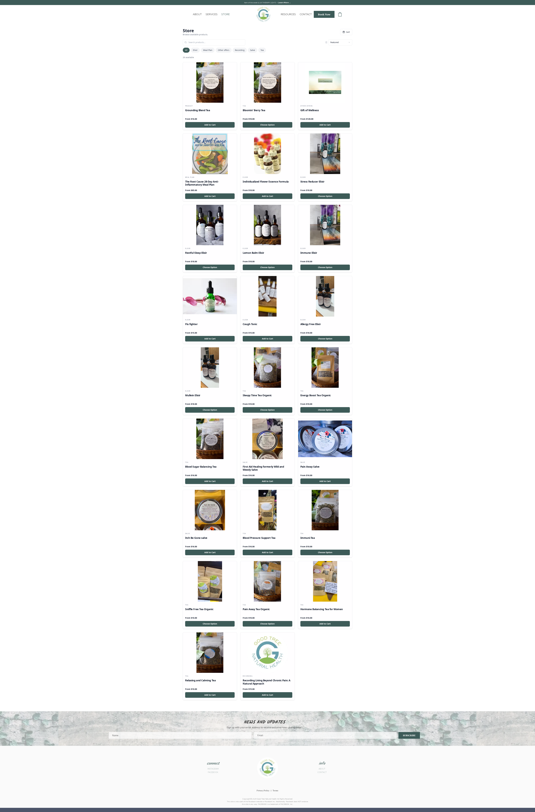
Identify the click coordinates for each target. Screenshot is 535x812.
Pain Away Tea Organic (256, 609)
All (186, 50)
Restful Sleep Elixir (196, 252)
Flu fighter (191, 324)
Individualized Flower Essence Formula (266, 181)
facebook (213, 772)
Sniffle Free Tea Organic (199, 609)
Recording (240, 50)
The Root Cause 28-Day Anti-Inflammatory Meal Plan (202, 183)
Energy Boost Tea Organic (315, 395)
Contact (306, 14)
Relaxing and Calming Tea (200, 680)
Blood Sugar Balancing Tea (201, 466)
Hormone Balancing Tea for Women (321, 609)
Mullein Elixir (192, 395)
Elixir (195, 50)
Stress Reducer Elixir (312, 181)
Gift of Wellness (309, 110)
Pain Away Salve (309, 466)
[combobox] (340, 42)
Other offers (223, 50)
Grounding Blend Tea (197, 110)
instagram (213, 769)
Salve (252, 50)
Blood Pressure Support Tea (259, 537)
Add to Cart (210, 124)
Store (225, 14)
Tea (262, 50)
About (197, 14)
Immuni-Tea (307, 537)
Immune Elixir (308, 252)
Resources (288, 14)
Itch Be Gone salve (196, 537)
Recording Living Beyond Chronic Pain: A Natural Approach (266, 682)
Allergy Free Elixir (310, 324)
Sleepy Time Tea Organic (257, 395)
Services (211, 14)
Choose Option (267, 124)
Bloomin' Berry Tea (254, 110)
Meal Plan (207, 50)
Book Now (324, 14)
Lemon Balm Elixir (253, 252)
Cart (348, 32)
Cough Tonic (250, 324)
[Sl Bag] (340, 14)
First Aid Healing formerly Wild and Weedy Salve (263, 468)
